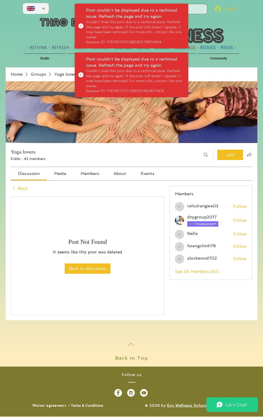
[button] (45, 56)
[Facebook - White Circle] (118, 393)
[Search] (206, 155)
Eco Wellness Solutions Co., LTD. (199, 405)
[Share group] (249, 155)
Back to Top (131, 358)
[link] (29, 173)
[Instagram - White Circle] (131, 393)
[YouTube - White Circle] (144, 393)
